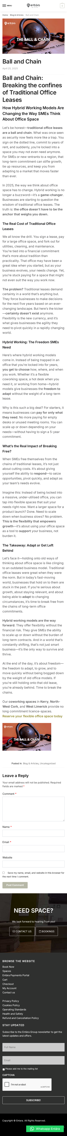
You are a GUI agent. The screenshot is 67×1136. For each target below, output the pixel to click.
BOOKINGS (47, 931)
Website (7, 857)
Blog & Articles (16, 15)
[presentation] (27, 1084)
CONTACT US (23, 931)
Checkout (8, 983)
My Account (9, 988)
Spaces (6, 971)
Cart (4, 979)
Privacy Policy (10, 1000)
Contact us (8, 992)
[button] (45, 1129)
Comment (9, 793)
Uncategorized (48, 763)
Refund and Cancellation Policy (20, 1018)
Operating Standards (14, 1009)
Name (7, 826)
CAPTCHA (8, 1075)
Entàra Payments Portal (15, 975)
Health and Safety (12, 1013)
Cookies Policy (11, 1005)
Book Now (8, 966)
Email (6, 842)
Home (5, 15)
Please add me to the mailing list (21, 1068)
